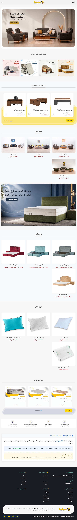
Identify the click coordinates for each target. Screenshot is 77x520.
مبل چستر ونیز (13, 154)
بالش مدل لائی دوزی (38, 338)
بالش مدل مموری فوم (63, 367)
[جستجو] (1, 2)
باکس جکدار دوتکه (38, 265)
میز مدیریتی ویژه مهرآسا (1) (64, 110)
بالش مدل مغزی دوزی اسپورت (13, 338)
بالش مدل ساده (64, 338)
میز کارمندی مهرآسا (19, 110)
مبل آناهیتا (63, 154)
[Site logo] (38, 2)
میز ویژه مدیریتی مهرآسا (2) (40, 110)
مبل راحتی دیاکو (64, 176)
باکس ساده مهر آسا (63, 294)
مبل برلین (38, 154)
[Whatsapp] (17, 516)
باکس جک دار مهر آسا (64, 265)
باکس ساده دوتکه (13, 265)
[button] (53, 114)
